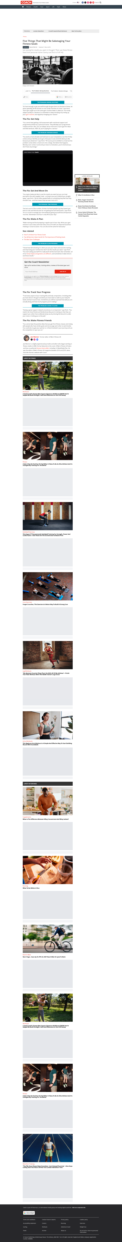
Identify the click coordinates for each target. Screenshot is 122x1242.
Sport (48, 7)
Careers (44, 1223)
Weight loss (83, 1227)
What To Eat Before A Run (86, 195)
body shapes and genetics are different (39, 254)
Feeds (24, 1230)
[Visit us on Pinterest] (91, 2)
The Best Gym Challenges (32, 239)
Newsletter (69, 97)
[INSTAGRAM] (34, 339)
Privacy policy (64, 1219)
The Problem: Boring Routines (40, 91)
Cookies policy (84, 1219)
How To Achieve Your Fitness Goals (35, 235)
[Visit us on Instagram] (88, 2)
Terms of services (44, 276)
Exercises (82, 1223)
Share (26, 97)
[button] (98, 2)
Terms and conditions (29, 1219)
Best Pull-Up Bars (76, 31)
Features (25, 47)
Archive (44, 1230)
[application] (48, 168)
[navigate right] (72, 91)
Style (58, 7)
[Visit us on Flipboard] (93, 2)
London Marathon (38, 31)
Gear (41, 7)
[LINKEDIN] (37, 339)
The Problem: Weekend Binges (59, 91)
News (64, 7)
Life (53, 7)
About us (63, 1230)
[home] (23, 7)
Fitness (28, 7)
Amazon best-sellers (43, 348)
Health (36, 7)
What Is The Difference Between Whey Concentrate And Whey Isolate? (88, 188)
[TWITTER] (32, 339)
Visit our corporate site (78, 1207)
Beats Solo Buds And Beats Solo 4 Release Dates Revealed (88, 207)
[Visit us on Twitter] (85, 2)
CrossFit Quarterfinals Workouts (58, 31)
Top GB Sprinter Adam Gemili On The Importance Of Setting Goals (44, 237)
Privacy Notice (27, 277)
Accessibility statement (29, 1223)
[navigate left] (24, 91)
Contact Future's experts (49, 1219)
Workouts (44, 1227)
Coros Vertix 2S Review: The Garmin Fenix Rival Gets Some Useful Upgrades (87, 214)
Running (63, 1223)
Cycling (25, 1227)
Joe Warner (34, 47)
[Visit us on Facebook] (83, 2)
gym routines (30, 114)
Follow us (61, 97)
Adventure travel (65, 1227)
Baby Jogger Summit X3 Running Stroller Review (85, 200)
